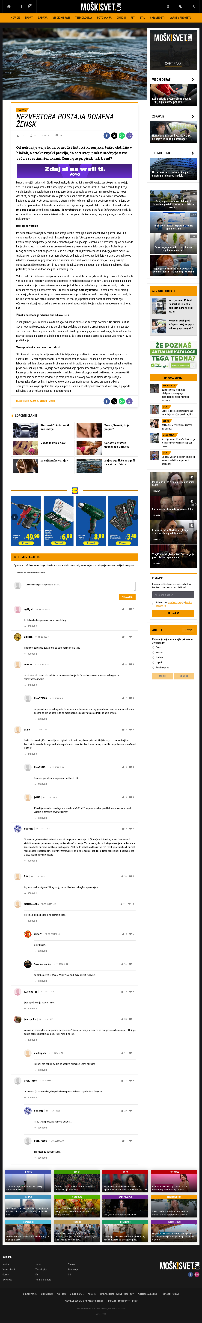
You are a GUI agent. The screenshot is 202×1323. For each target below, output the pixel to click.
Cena (158, 647)
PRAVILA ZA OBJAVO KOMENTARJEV (31, 573)
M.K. (22, 135)
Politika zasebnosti (148, 1294)
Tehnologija (83, 17)
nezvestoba (22, 401)
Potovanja (104, 17)
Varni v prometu (180, 17)
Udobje (159, 657)
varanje (34, 401)
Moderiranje (77, 1294)
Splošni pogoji (171, 1294)
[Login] (168, 6)
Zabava (43, 17)
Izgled (159, 662)
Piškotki (91, 1294)
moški (52, 401)
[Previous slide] (14, 517)
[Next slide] (135, 517)
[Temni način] (180, 6)
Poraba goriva (162, 667)
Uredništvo (47, 1294)
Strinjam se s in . (174, 604)
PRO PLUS (61, 1294)
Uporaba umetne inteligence (122, 1301)
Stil (142, 17)
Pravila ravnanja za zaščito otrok (84, 1301)
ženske (43, 401)
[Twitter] (114, 135)
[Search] (193, 6)
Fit (133, 17)
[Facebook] (21, 6)
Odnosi (121, 17)
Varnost (159, 652)
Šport (29, 17)
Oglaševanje (30, 1294)
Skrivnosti (157, 17)
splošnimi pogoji (175, 602)
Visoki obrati (61, 17)
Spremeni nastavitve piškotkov (117, 1294)
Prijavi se (127, 597)
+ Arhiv (188, 629)
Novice (15, 17)
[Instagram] (30, 6)
